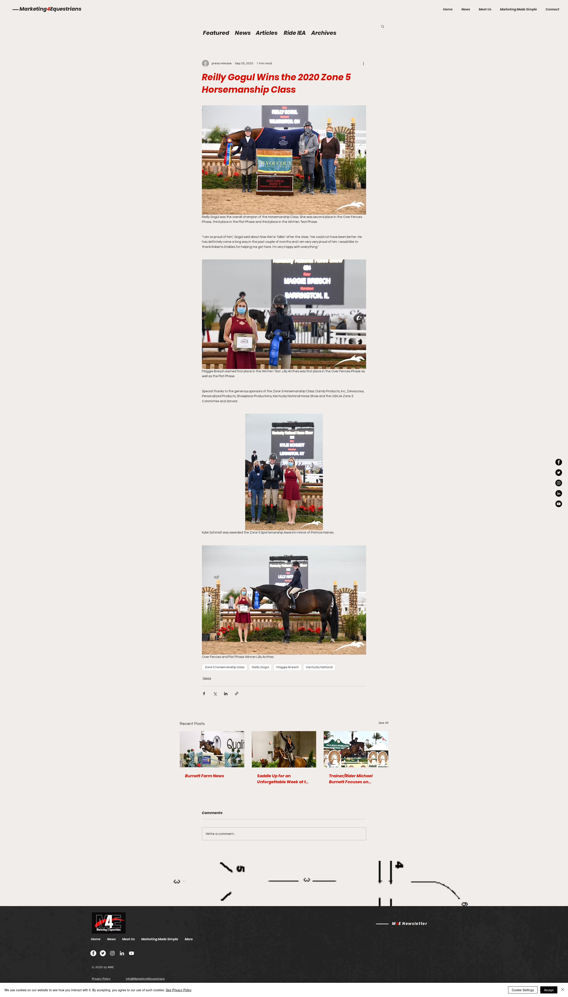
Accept (549, 990)
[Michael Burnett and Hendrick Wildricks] (212, 749)
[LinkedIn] (558, 493)
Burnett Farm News (204, 776)
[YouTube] (558, 503)
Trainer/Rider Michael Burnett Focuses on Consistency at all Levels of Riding (354, 779)
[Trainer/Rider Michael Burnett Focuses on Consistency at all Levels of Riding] (356, 749)
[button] (383, 26)
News (207, 678)
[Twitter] (103, 953)
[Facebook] (93, 953)
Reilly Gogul (260, 667)
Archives (323, 33)
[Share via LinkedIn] (226, 693)
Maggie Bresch (287, 667)
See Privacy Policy (178, 990)
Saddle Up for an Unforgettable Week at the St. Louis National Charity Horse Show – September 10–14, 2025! (284, 779)
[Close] (562, 989)
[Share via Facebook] (204, 693)
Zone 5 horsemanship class (224, 667)
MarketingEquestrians (50, 8)
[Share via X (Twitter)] (215, 693)
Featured (216, 33)
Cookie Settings (523, 990)
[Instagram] (558, 483)
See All (383, 722)
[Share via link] (237, 693)
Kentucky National (319, 667)
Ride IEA (295, 33)
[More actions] (363, 63)
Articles (267, 33)
